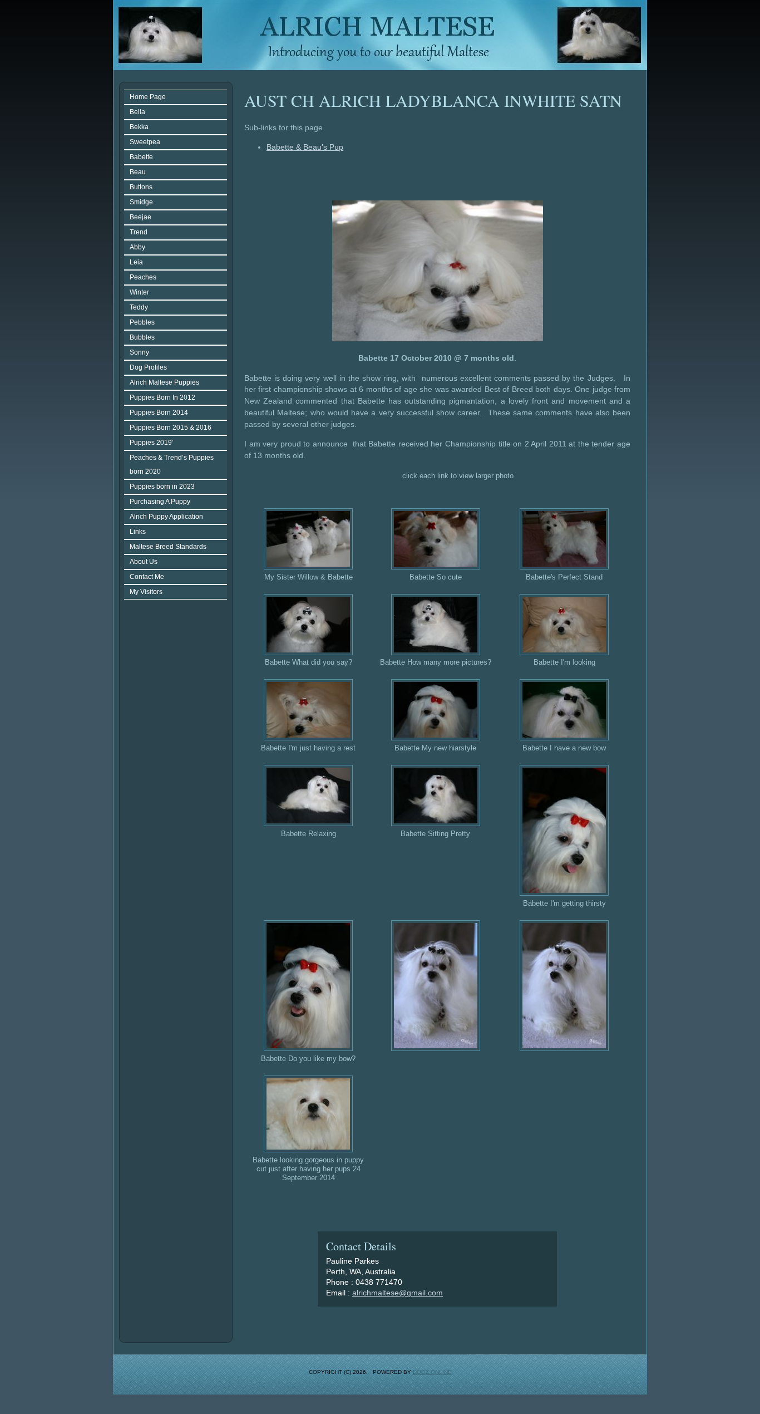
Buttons (141, 187)
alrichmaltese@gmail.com (397, 1292)
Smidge (141, 202)
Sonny (139, 352)
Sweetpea (145, 142)
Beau (138, 172)
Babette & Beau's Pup (305, 147)
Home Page (148, 97)
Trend (138, 232)
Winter (139, 292)
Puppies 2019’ (152, 442)
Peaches (143, 277)
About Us (143, 562)
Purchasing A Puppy (160, 501)
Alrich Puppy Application (166, 517)
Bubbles (142, 337)
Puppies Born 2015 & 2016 (170, 427)
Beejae (140, 217)
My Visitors (146, 592)
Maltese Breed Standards (168, 547)
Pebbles (142, 322)
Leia (136, 262)
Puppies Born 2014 (159, 412)
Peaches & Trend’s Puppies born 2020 (172, 464)
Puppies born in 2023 (162, 486)
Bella (137, 112)
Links (138, 532)
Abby (137, 247)
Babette (141, 157)
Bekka (139, 127)
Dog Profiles (148, 367)
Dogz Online (432, 1372)
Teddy (139, 307)
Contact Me (147, 577)
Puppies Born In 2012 (162, 397)
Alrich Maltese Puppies (164, 382)
